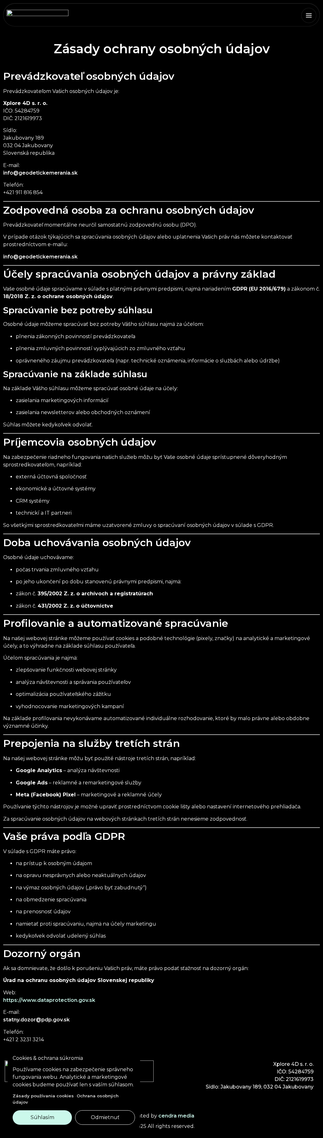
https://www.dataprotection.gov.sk (49, 1000)
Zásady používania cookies (43, 1095)
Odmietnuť (105, 1117)
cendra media (176, 1116)
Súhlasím (42, 1117)
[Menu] (308, 15)
